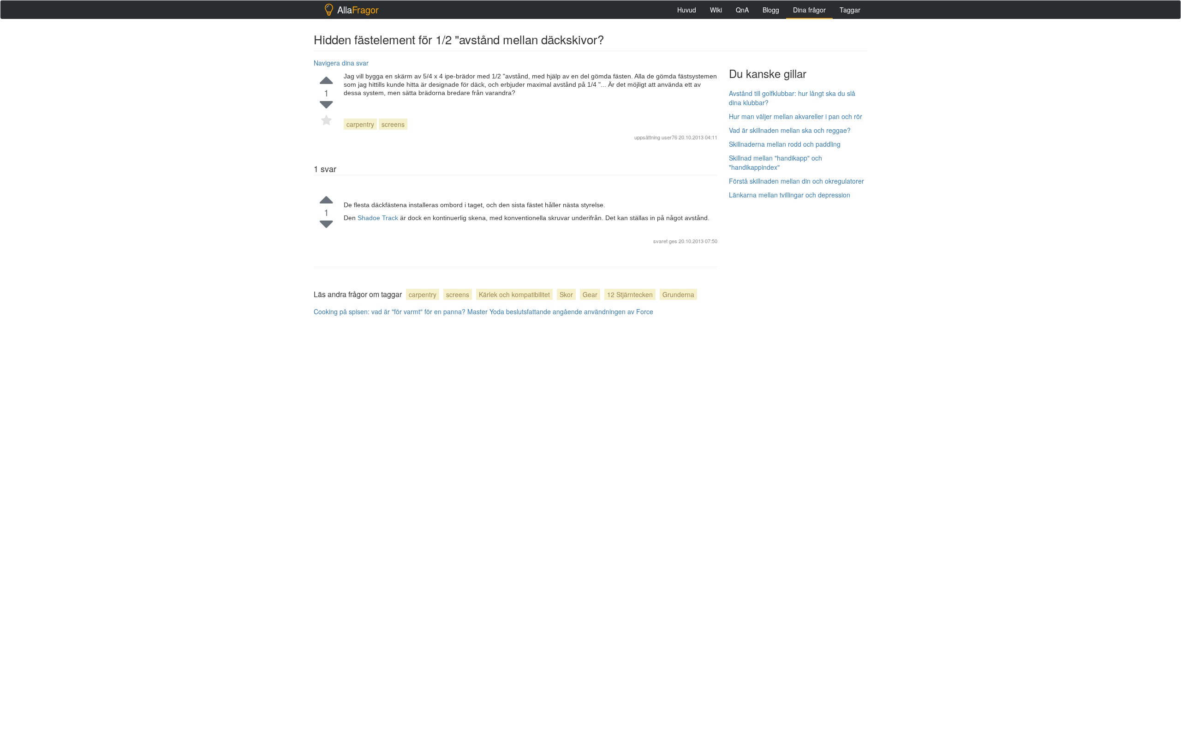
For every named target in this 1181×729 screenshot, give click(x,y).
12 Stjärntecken (630, 294)
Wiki (716, 9)
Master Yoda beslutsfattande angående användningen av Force (560, 311)
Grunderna (678, 294)
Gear (590, 294)
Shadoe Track (379, 217)
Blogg (771, 9)
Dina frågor (809, 9)
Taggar (850, 9)
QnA (742, 9)
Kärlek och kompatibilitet (514, 294)
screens (393, 124)
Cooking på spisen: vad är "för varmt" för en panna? (389, 311)
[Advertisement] (798, 344)
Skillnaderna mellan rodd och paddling (785, 144)
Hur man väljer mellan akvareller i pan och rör (795, 116)
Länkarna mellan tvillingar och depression (789, 194)
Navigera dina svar (341, 62)
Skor (566, 294)
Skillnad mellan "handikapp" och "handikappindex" (775, 162)
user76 (669, 137)
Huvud (686, 9)
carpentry (360, 124)
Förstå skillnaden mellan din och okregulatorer (796, 180)
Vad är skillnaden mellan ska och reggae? (790, 130)
